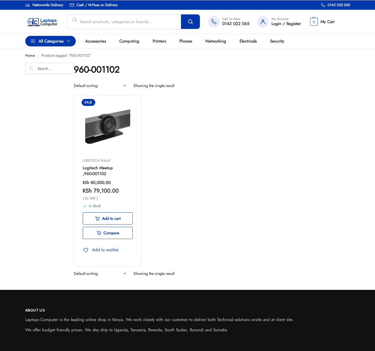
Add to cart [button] (111, 218)
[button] (321, 22)
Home (30, 55)
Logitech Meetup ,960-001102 (98, 171)
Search (190, 21)
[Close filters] (27, 93)
